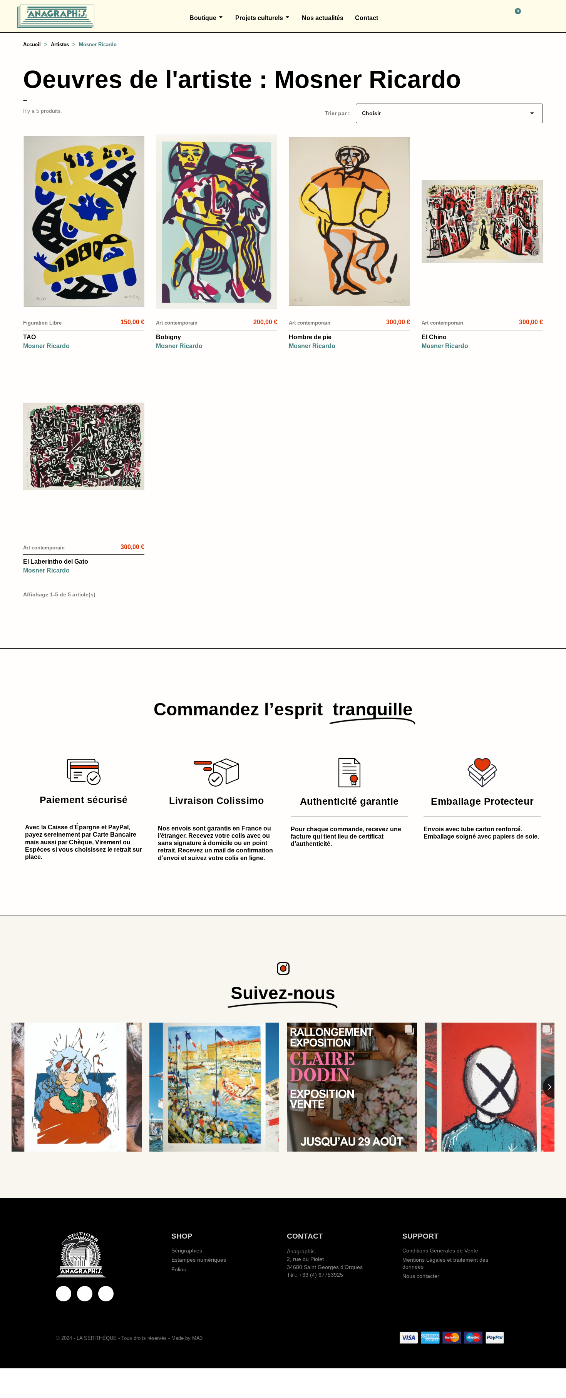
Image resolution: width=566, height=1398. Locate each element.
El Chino (434, 337)
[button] (482, 16)
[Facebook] (63, 1293)
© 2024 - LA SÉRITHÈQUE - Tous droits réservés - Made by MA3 (129, 1338)
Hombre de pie (310, 337)
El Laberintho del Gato (55, 561)
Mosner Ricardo (46, 346)
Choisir (449, 113)
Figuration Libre (42, 323)
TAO (29, 337)
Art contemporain (177, 323)
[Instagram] (106, 1293)
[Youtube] (84, 1293)
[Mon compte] (545, 16)
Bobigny (168, 337)
